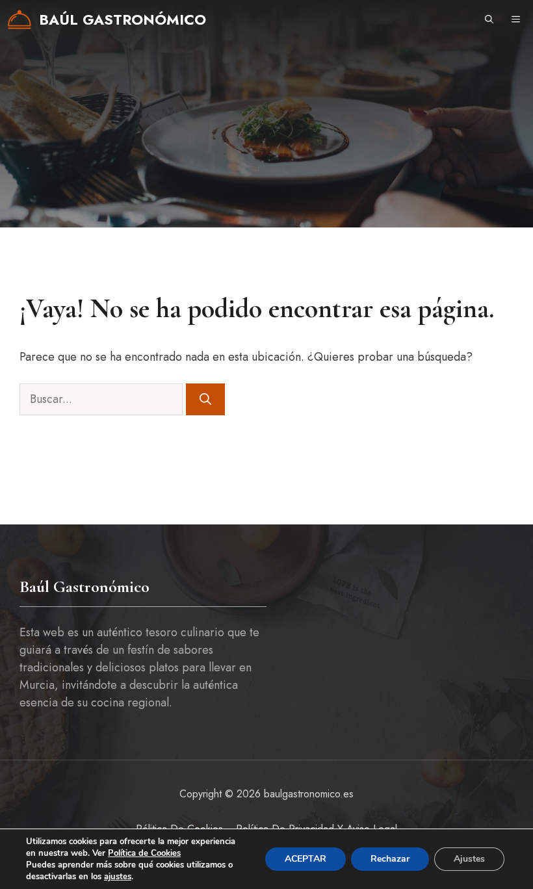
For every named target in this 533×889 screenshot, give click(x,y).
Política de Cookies (144, 853)
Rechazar (390, 859)
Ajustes (469, 859)
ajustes (117, 877)
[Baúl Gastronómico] (19, 19)
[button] (489, 19)
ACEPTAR (305, 859)
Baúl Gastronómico (122, 19)
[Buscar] (205, 399)
